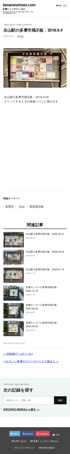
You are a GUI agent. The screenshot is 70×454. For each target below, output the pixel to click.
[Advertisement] (35, 148)
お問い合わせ (20, 440)
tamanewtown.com (19, 5)
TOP (57, 434)
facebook (28, 433)
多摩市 (9, 206)
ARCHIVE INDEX (47, 447)
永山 (21, 206)
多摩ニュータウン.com (14, 9)
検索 (60, 400)
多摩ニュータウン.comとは (45, 440)
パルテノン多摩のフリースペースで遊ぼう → (30, 361)
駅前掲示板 (36, 206)
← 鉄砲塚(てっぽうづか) (18, 354)
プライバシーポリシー (24, 447)
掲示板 (20, 36)
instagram (43, 433)
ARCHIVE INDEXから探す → (21, 409)
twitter (16, 433)
